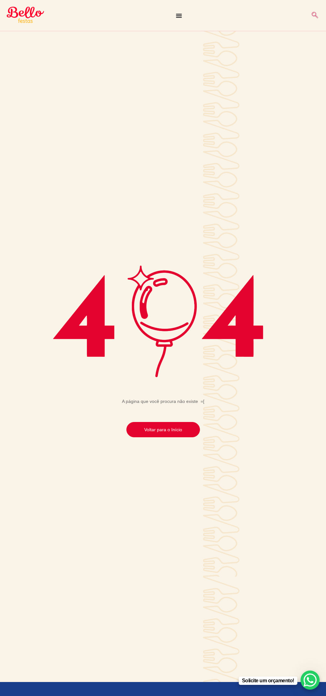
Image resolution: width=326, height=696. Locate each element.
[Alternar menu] (179, 15)
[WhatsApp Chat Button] (310, 680)
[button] (315, 15)
